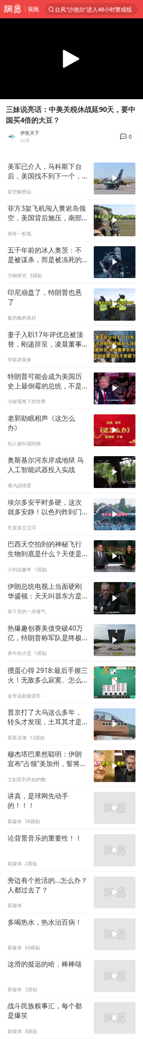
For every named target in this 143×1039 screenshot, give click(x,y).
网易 (12, 9)
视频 (33, 9)
